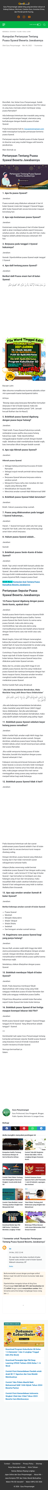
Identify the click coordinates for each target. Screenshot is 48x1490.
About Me (37, 1475)
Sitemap (39, 1464)
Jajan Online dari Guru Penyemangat (18, 1475)
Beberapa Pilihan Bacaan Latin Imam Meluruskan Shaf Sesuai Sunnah (35, 1227)
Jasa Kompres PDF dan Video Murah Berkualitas (23, 1478)
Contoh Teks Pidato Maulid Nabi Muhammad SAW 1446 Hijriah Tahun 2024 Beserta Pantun (24, 1385)
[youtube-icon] (29, 17)
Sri (10, 1249)
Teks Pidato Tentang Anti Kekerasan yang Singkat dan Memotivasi (35, 1204)
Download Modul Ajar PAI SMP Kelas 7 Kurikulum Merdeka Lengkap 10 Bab (11, 1227)
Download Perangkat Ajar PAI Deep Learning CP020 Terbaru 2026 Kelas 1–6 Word (23, 1363)
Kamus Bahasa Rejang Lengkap (23, 1471)
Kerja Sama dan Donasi (17, 1467)
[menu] (5, 24)
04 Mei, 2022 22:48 (16, 1252)
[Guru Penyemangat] (24, 3)
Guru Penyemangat (27, 1487)
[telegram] (41, 1128)
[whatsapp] (32, 1128)
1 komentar (38, 46)
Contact (7, 1464)
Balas (11, 1266)
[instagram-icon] (24, 17)
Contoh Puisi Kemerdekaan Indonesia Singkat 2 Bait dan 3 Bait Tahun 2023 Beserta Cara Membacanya (22, 1396)
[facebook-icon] (18, 17)
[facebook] (6, 1128)
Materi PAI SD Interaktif (14, 1482)
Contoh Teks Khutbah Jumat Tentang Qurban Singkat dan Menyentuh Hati (12, 1204)
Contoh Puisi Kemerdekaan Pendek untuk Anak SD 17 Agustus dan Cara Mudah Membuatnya (24, 1374)
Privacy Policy (28, 1464)
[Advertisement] (24, 74)
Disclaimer (17, 1464)
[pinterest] (24, 1128)
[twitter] (15, 1128)
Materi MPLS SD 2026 (34, 1482)
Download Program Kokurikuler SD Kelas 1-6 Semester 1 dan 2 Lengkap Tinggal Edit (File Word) (23, 1352)
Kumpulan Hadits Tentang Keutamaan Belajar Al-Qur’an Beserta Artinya (11, 1154)
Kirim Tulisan (33, 1467)
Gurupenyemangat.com (34, 129)
